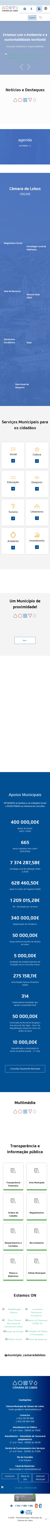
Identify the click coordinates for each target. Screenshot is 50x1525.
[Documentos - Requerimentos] (13, 1223)
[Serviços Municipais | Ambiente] (13, 529)
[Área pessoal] (39, 9)
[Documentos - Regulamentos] (36, 1193)
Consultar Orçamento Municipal (25, 1069)
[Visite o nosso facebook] (31, 9)
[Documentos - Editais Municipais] (36, 1253)
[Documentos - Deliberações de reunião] (36, 1163)
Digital (32, 18)
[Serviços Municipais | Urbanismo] (37, 501)
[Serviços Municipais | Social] (13, 443)
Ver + (25, 640)
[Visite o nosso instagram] (25, 9)
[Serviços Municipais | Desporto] (37, 472)
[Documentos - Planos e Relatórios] (13, 1253)
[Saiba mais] (36, 1223)
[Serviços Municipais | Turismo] (13, 501)
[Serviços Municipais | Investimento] (37, 529)
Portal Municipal (22, 1518)
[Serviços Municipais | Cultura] (37, 443)
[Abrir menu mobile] (45, 17)
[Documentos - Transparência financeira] (13, 1163)
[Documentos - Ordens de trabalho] (13, 1193)
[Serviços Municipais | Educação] (13, 472)
